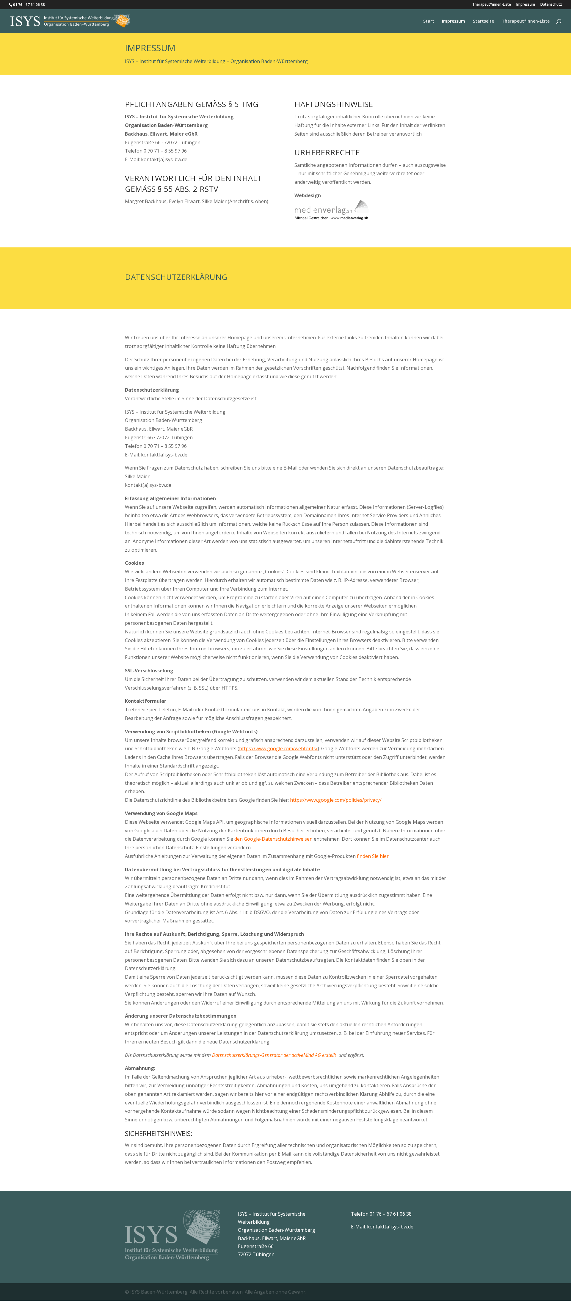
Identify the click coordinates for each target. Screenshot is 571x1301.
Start (428, 21)
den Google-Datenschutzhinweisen (273, 839)
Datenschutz (551, 5)
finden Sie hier (372, 856)
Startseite (483, 21)
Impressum (525, 5)
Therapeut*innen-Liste (491, 5)
